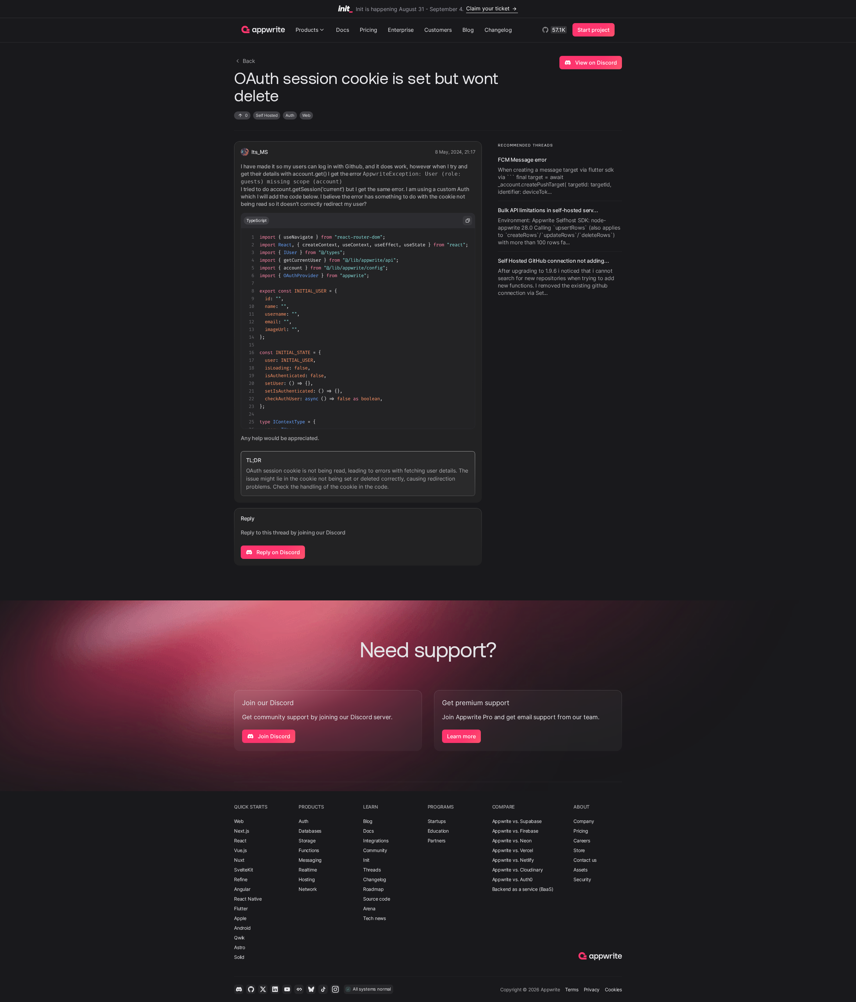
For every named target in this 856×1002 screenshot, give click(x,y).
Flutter (241, 908)
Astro (239, 947)
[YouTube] (287, 989)
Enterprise (401, 29)
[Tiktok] (323, 989)
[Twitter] (263, 989)
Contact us (585, 860)
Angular (242, 889)
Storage (307, 840)
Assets (580, 869)
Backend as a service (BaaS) (522, 889)
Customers (438, 29)
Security (582, 879)
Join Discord (273, 736)
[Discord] (238, 989)
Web (238, 821)
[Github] (250, 989)
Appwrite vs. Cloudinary (517, 869)
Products (307, 29)
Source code (376, 899)
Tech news (374, 918)
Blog (468, 29)
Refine (240, 879)
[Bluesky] (311, 989)
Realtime (308, 869)
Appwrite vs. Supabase (517, 821)
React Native (248, 899)
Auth (303, 821)
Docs (342, 29)
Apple (240, 918)
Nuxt (239, 860)
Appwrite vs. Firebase (515, 831)
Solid (239, 957)
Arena (369, 908)
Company (583, 821)
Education (438, 831)
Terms (571, 989)
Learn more (461, 736)
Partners (437, 840)
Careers (581, 840)
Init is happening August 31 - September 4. (433, 8)
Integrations (376, 840)
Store (579, 850)
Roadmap (373, 889)
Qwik (239, 937)
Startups (437, 821)
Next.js (241, 831)
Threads (372, 869)
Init (366, 860)
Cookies (613, 989)
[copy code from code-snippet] (467, 220)
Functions (309, 850)
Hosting (307, 879)
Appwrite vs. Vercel (512, 850)
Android (242, 928)
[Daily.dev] (299, 989)
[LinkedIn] (275, 989)
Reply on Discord (277, 552)
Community (375, 850)
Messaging (310, 860)
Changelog (498, 29)
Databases (310, 831)
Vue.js (240, 850)
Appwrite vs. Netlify (513, 860)
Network (308, 889)
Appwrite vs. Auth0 (512, 879)
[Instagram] (335, 989)
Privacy (592, 989)
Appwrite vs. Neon (512, 840)
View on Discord (595, 62)
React (240, 840)
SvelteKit (243, 869)
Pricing (368, 29)
